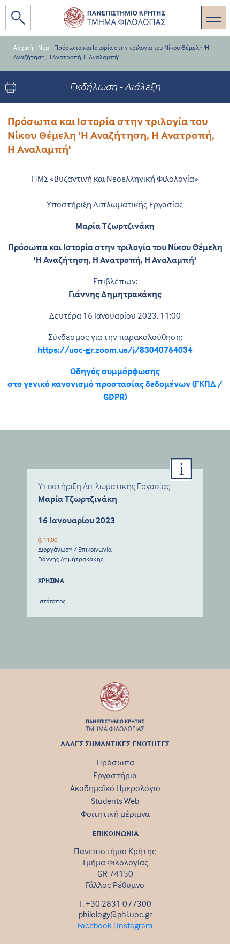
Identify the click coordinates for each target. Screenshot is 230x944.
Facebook (95, 925)
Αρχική (23, 47)
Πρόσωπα (115, 762)
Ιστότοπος (52, 601)
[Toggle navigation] (213, 17)
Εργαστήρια (115, 775)
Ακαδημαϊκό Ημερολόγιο (115, 788)
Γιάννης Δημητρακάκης (71, 559)
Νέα (43, 47)
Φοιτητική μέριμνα (115, 813)
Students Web (115, 800)
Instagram (134, 925)
